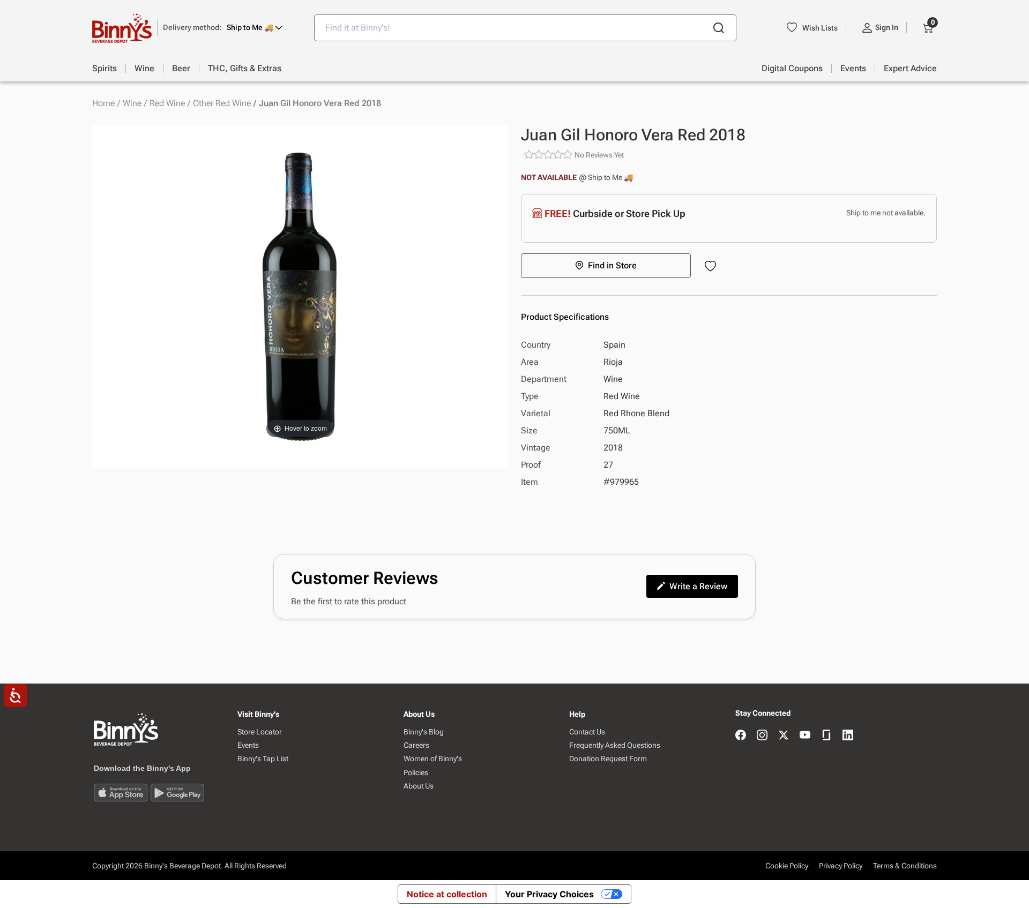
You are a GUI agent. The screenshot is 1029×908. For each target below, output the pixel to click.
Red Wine (167, 103)
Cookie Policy (786, 865)
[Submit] (718, 28)
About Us (419, 786)
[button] (222, 27)
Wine (132, 103)
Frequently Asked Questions (614, 745)
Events (248, 745)
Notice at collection (447, 894)
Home (103, 103)
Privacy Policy (840, 865)
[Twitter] (783, 736)
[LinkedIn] (847, 736)
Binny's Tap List (262, 759)
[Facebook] (740, 736)
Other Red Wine (222, 103)
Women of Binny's (433, 759)
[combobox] (525, 27)
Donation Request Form (608, 759)
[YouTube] (805, 736)
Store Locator (259, 732)
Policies (416, 773)
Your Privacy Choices (549, 894)
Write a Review (698, 586)
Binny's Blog (424, 732)
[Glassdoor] (826, 736)
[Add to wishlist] (713, 267)
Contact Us (587, 732)
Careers (416, 745)
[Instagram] (762, 736)
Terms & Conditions (905, 865)
